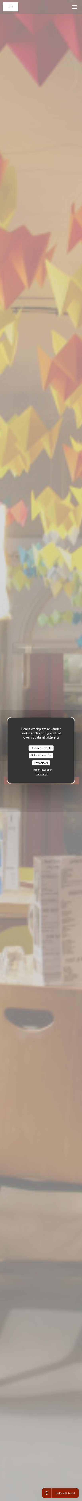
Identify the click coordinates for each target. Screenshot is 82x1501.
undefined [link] (42, 774)
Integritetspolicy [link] (42, 769)
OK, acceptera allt (41, 748)
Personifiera (41, 762)
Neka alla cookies (41, 755)
